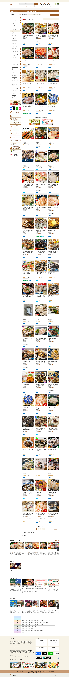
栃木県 (26, 620)
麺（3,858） (13, 72)
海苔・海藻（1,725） (15, 51)
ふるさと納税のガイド (41, 4)
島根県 (26, 626)
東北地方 (16, 656)
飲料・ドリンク (18, 642)
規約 (26, 671)
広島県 (32, 626)
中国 (17, 626)
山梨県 (35, 622)
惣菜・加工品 (30, 642)
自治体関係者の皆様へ (34, 672)
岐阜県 (41, 622)
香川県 (26, 628)
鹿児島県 (41, 630)
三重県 (23, 624)
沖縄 (17, 632)
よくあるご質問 (41, 647)
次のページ (55, 529)
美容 (18, 652)
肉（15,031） (14, 17)
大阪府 (32, 624)
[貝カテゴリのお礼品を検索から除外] (29, 14)
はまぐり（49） (14, 43)
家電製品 (14, 643)
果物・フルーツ (23, 641)
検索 (36, 3)
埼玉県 (32, 620)
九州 (17, 630)
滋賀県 (26, 624)
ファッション (22, 652)
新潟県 (23, 622)
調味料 (11, 643)
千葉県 (35, 620)
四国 (17, 628)
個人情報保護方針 (30, 671)
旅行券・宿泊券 (19, 643)
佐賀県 (26, 630)
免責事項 (52, 671)
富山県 (26, 622)
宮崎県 (38, 630)
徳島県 (23, 628)
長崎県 (29, 630)
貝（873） (14, 31)
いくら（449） (14, 23)
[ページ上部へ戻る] (65, 670)
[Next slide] (58, 549)
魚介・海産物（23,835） (15, 18)
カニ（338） (14, 20)
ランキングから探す (12, 647)
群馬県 (29, 620)
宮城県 (29, 618)
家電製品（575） (14, 77)
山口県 (35, 626)
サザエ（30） (14, 41)
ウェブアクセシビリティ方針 (46, 671)
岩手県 (26, 618)
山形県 (35, 618)
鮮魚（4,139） (14, 48)
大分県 (35, 630)
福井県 (32, 622)
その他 (33, 652)
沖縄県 (23, 632)
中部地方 (23, 656)
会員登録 (53, 645)
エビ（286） (14, 22)
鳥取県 (23, 626)
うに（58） (14, 25)
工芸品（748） (14, 90)
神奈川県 (41, 620)
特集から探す (11, 659)
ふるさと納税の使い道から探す (19, 659)
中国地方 (30, 656)
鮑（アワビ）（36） (15, 35)
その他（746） (14, 93)
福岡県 (23, 630)
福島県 (38, 618)
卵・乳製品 (29, 641)
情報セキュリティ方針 (38, 671)
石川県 (29, 622)
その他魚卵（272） (15, 29)
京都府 (29, 624)
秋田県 (32, 618)
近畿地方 (26, 656)
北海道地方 (11, 656)
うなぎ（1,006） (14, 46)
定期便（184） (14, 95)
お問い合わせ (53, 647)
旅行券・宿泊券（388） (15, 78)
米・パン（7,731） (14, 57)
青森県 (23, 618)
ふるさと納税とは (41, 640)
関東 (17, 620)
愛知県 (47, 622)
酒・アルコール (12, 642)
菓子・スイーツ (23, 642)
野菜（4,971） (14, 61)
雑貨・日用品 (29, 643)
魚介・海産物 (14, 641)
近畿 (17, 624)
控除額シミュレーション (53, 640)
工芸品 (26, 652)
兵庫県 (35, 624)
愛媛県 (29, 628)
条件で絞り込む (54, 14)
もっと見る (57, 540)
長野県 (38, 622)
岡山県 (29, 626)
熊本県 (32, 630)
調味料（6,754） (14, 75)
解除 (20, 14)
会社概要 (29, 672)
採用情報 (40, 672)
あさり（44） (14, 38)
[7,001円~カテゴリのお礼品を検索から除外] (32, 14)
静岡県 (44, 622)
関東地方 (19, 656)
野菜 (26, 641)
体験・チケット (24, 643)
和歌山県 (41, 624)
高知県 (32, 628)
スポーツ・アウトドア (13, 652)
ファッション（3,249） (15, 88)
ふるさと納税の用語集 (41, 645)
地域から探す (11, 655)
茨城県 (23, 620)
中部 (17, 622)
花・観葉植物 (29, 652)
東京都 (38, 620)
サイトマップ (17, 671)
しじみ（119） (14, 40)
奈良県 (38, 624)
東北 (17, 618)
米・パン (18, 641)
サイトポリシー (22, 671)
